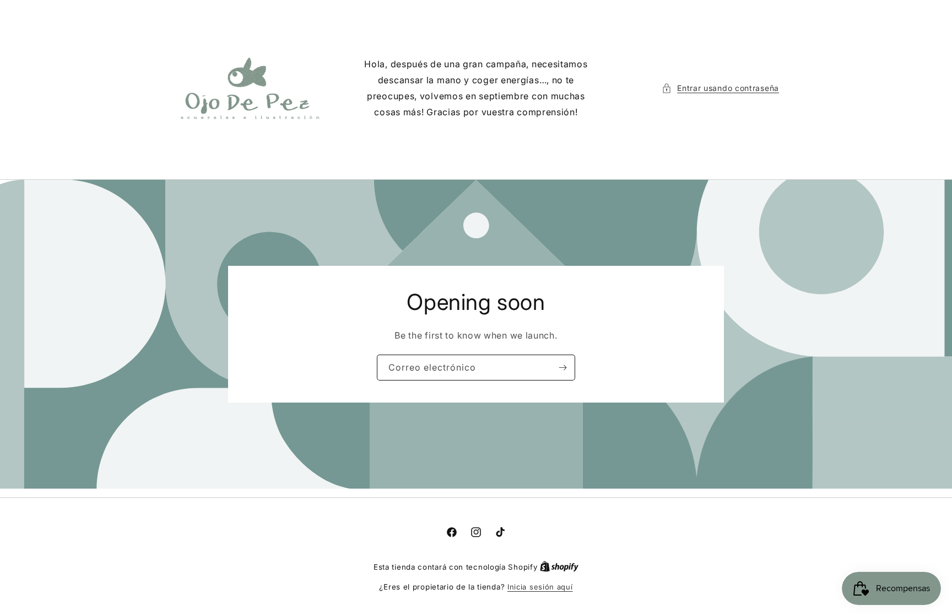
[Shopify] (559, 567)
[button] (720, 88)
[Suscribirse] (562, 368)
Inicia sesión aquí (540, 586)
